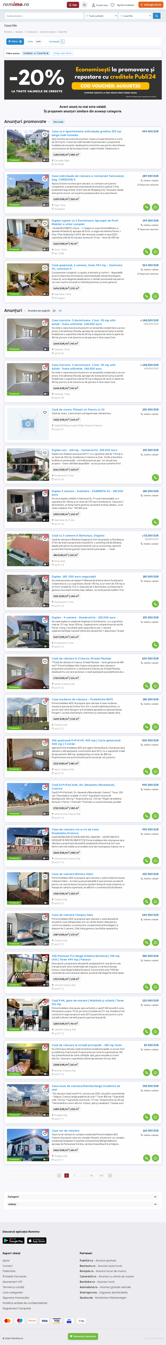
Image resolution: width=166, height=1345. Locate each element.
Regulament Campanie (17, 1308)
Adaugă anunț (152, 4)
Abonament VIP (12, 1281)
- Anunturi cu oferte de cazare (107, 1276)
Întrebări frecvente (14, 1276)
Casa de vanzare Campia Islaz (72, 915)
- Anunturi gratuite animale (105, 1287)
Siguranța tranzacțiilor (16, 1297)
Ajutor (6, 1260)
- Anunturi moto (97, 1281)
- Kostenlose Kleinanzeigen (103, 1297)
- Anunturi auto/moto (101, 1265)
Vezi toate (58, 122)
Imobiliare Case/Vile (35, 53)
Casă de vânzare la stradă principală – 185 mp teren (87, 1045)
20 (54, 310)
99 (91, 1175)
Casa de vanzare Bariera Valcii (72, 874)
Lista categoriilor (13, 1292)
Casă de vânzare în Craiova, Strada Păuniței (81, 658)
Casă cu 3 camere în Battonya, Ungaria (78, 535)
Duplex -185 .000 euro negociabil (74, 576)
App (74, 4)
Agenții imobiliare (125, 5)
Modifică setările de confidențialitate (25, 1303)
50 (60, 310)
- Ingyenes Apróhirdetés (104, 1292)
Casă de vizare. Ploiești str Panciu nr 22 (78, 409)
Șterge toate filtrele (62, 53)
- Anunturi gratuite (98, 1260)
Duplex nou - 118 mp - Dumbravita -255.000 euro (84, 450)
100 (101, 1175)
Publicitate (9, 1271)
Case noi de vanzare (65, 1130)
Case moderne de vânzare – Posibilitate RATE (82, 699)
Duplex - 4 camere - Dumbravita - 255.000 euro (84, 617)
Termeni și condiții (13, 1287)
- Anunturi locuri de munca (103, 1271)
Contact (7, 1265)
